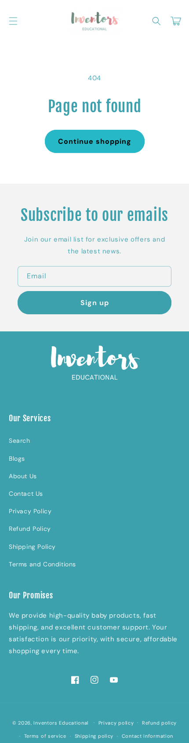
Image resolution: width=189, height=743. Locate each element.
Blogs (17, 458)
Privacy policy (116, 723)
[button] (13, 21)
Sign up (94, 302)
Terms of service (45, 736)
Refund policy (159, 723)
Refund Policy (30, 529)
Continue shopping (94, 141)
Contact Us (26, 494)
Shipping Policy (32, 547)
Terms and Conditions (42, 564)
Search (19, 440)
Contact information (147, 736)
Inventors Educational (60, 722)
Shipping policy (94, 736)
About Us (23, 476)
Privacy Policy (30, 511)
